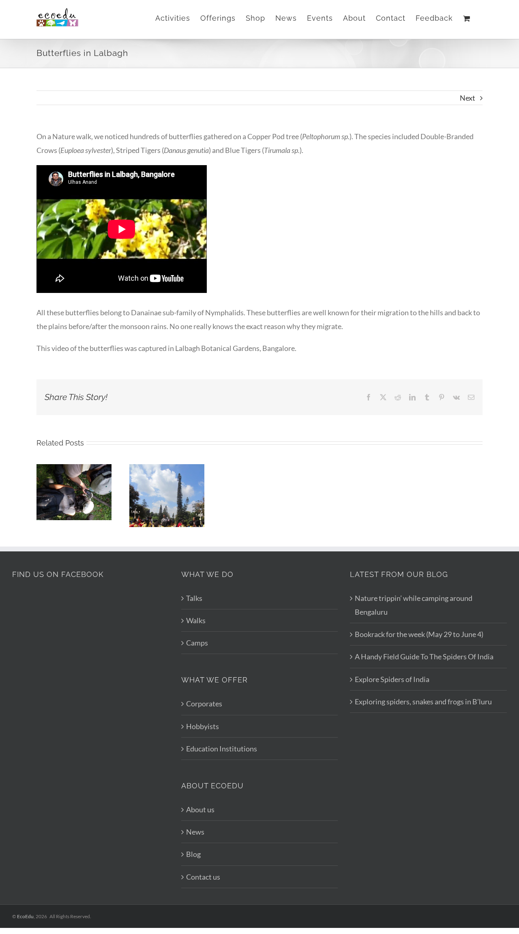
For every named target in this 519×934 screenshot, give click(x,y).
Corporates (204, 703)
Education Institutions (221, 748)
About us (200, 809)
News (195, 831)
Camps (197, 642)
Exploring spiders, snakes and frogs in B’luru (423, 701)
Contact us (203, 876)
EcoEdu (25, 916)
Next (467, 97)
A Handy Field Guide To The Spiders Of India (424, 656)
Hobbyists (202, 726)
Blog (193, 854)
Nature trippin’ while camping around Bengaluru (413, 605)
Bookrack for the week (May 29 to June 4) (419, 634)
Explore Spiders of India (392, 679)
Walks (196, 620)
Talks (194, 598)
